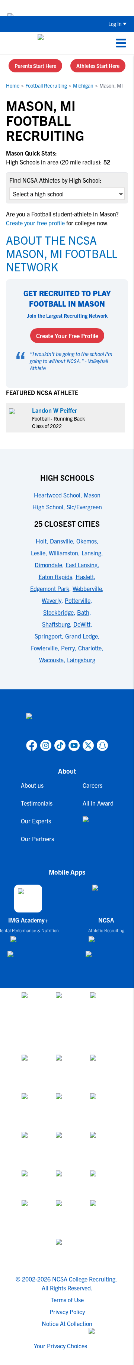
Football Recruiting (46, 85)
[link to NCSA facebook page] (31, 745)
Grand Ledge (81, 636)
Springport (48, 636)
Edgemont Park (49, 588)
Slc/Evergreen (84, 506)
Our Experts (36, 820)
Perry (68, 648)
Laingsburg (81, 659)
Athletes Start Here (97, 65)
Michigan (83, 85)
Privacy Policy (67, 1311)
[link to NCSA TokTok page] (60, 745)
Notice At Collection (67, 1323)
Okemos (86, 541)
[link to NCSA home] (67, 725)
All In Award (98, 803)
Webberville (87, 588)
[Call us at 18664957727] (11, 43)
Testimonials (36, 803)
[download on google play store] (27, 957)
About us (32, 785)
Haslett (85, 576)
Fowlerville (44, 648)
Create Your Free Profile (67, 335)
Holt (41, 541)
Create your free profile (36, 222)
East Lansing (82, 564)
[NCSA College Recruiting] (66, 43)
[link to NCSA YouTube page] (74, 745)
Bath (83, 612)
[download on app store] (28, 942)
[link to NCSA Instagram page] (45, 745)
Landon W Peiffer (54, 410)
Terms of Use (67, 1299)
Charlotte (90, 648)
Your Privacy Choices (60, 1345)
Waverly (51, 600)
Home (12, 85)
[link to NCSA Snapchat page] (102, 745)
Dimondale (48, 564)
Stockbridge (58, 612)
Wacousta (51, 659)
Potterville (77, 600)
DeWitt (81, 624)
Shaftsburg (56, 624)
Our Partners (37, 838)
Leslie (38, 552)
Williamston (63, 552)
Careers (92, 785)
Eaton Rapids (55, 576)
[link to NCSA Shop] (98, 825)
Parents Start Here (35, 65)
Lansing (91, 552)
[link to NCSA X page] (88, 745)
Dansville (61, 541)
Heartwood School (57, 495)
